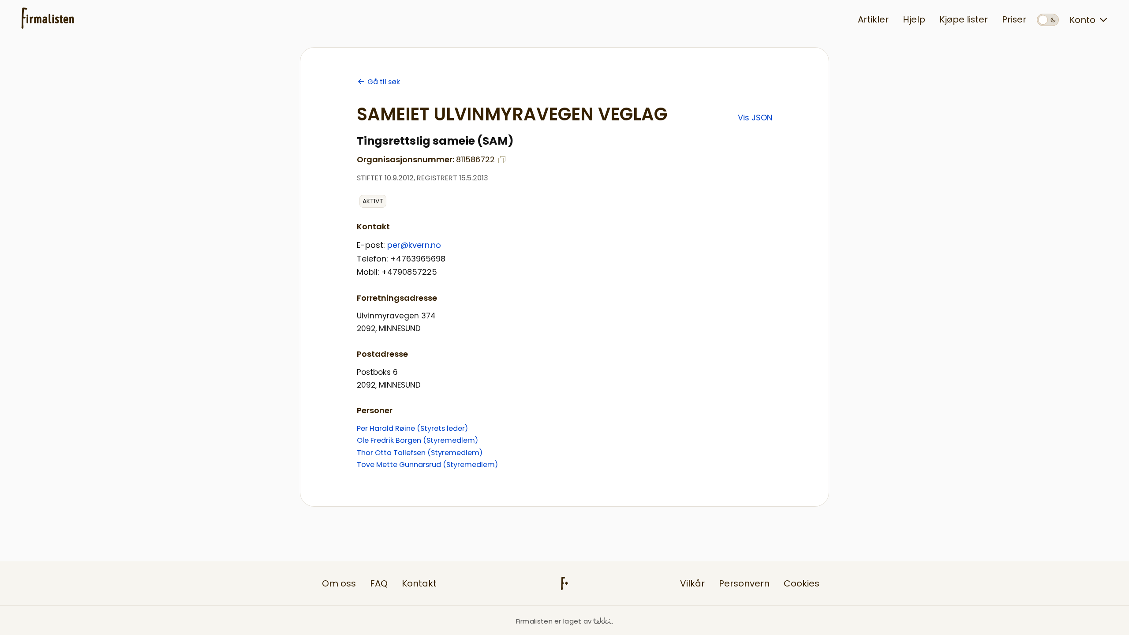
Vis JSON (755, 117)
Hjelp (914, 19)
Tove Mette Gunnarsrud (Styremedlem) (427, 464)
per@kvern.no (414, 244)
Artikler (873, 19)
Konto (1082, 20)
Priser (1014, 19)
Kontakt (419, 583)
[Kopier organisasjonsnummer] (502, 159)
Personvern (744, 583)
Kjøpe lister (963, 19)
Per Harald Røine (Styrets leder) (412, 428)
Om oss (339, 583)
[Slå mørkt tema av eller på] (1047, 20)
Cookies (801, 583)
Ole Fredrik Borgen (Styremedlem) (417, 440)
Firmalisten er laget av (554, 621)
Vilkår (692, 583)
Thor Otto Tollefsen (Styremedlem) (419, 453)
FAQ (379, 583)
